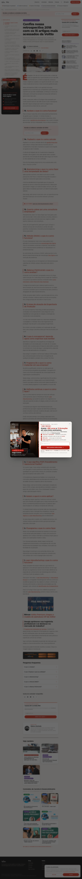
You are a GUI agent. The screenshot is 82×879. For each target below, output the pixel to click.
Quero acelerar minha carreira (54, 447)
